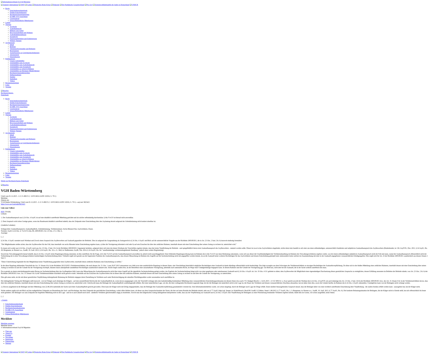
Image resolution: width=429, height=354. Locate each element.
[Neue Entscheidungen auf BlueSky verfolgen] (214, 91)
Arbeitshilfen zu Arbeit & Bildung (22, 69)
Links (7, 85)
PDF (2, 212)
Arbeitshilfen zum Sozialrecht (20, 67)
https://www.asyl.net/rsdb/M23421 (13, 204)
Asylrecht (13, 27)
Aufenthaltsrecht (15, 29)
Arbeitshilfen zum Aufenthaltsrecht (22, 65)
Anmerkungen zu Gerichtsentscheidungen (24, 53)
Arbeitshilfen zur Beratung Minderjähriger (25, 71)
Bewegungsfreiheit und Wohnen (21, 33)
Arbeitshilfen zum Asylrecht (20, 63)
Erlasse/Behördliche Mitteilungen (21, 21)
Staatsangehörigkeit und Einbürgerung (23, 39)
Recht (7, 8)
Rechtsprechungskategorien (19, 15)
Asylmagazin (10, 43)
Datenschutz (9, 341)
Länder (7, 23)
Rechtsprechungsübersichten (20, 73)
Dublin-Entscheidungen (18, 13)
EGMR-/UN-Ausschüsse (19, 17)
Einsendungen (15, 57)
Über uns (8, 331)
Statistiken (13, 79)
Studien (12, 77)
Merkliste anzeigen (7, 323)
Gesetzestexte (14, 19)
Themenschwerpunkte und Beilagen (22, 49)
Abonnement (14, 55)
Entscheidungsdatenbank (18, 10)
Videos (12, 81)
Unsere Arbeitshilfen (17, 61)
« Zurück (4, 300)
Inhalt (12, 45)
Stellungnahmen (15, 75)
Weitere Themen (15, 41)
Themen (8, 25)
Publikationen (10, 59)
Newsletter (9, 337)
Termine (8, 87)
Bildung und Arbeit (16, 31)
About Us (8, 333)
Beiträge (13, 47)
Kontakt (8, 335)
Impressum (9, 339)
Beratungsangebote (12, 83)
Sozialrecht (14, 37)
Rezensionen (14, 51)
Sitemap (8, 343)
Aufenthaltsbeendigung (18, 35)
